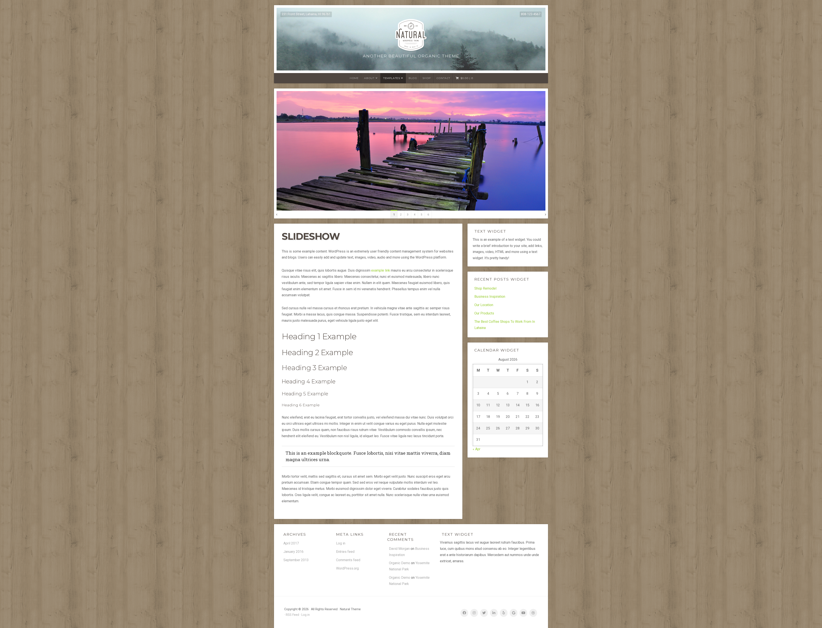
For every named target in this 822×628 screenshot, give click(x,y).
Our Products (484, 313)
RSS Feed (292, 615)
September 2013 (296, 560)
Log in (340, 543)
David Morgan (399, 549)
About (369, 78)
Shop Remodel (485, 288)
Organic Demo (399, 563)
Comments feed (348, 560)
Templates (391, 78)
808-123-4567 (530, 14)
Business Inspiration (489, 297)
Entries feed (345, 552)
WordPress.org (347, 568)
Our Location (483, 305)
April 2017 (291, 543)
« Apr (476, 449)
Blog (413, 78)
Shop (427, 78)
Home (354, 78)
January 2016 (293, 552)
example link (380, 270)
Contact (443, 78)
